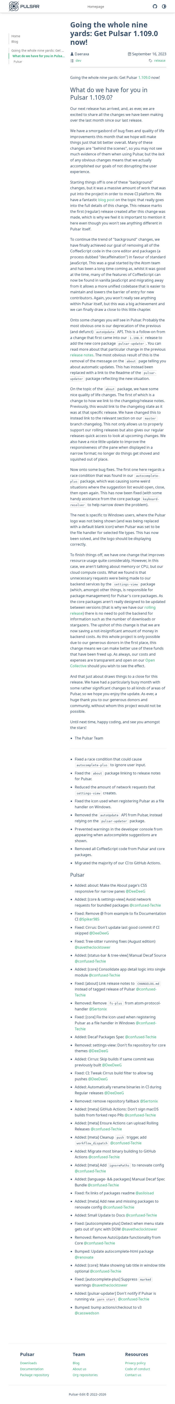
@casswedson (87, 1313)
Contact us (133, 1375)
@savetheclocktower (93, 947)
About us (79, 1369)
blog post (106, 199)
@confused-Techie (145, 905)
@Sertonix (98, 1009)
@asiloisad (145, 1193)
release (159, 60)
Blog (14, 41)
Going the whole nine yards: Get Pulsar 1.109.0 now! (38, 50)
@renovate (84, 1257)
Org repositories (85, 1375)
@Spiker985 (89, 919)
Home (15, 36)
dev (78, 60)
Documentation (32, 1369)
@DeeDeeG (135, 891)
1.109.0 (144, 77)
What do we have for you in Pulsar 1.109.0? (39, 56)
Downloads (28, 1363)
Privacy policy (135, 1363)
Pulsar (18, 61)
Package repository (34, 1375)
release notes (81, 355)
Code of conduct (137, 1369)
